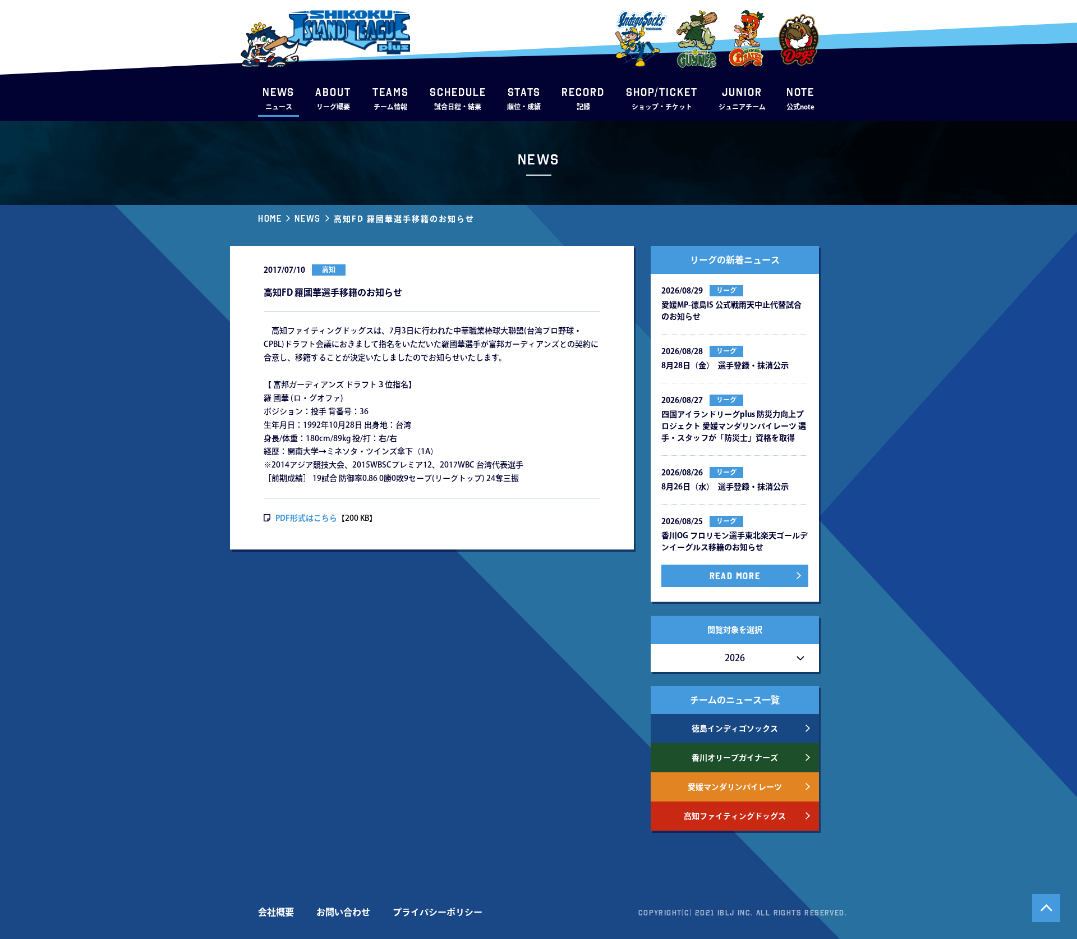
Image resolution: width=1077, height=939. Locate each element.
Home (270, 218)
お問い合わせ (343, 912)
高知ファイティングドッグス (735, 816)
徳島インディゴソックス (735, 728)
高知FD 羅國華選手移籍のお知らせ (404, 219)
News (307, 218)
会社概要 (276, 912)
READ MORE (735, 576)
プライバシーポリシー (437, 912)
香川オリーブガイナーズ (735, 758)
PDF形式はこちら (306, 518)
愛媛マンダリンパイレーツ (735, 787)
